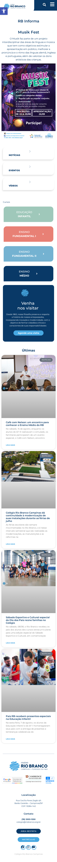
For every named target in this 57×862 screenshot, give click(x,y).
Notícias (14, 155)
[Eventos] (30, 166)
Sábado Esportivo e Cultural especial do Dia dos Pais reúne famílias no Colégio (28, 620)
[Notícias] (30, 151)
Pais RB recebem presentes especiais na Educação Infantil (28, 717)
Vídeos (13, 185)
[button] (44, 4)
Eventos (14, 170)
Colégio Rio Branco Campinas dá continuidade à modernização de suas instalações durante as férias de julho (28, 517)
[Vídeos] (30, 182)
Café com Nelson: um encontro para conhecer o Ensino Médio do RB (27, 423)
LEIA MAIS (10, 445)
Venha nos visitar (27, 306)
